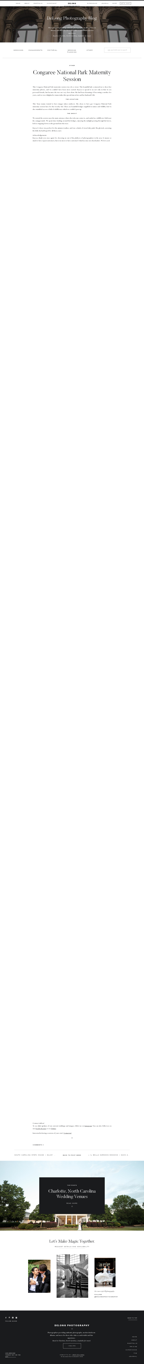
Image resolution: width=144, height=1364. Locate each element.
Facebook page (41, 1128)
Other (72, 65)
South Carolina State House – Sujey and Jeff (39, 1155)
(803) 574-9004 (78, 1355)
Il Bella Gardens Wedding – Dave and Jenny (114, 1155)
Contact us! (68, 1133)
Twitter (53, 1128)
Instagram (88, 1126)
